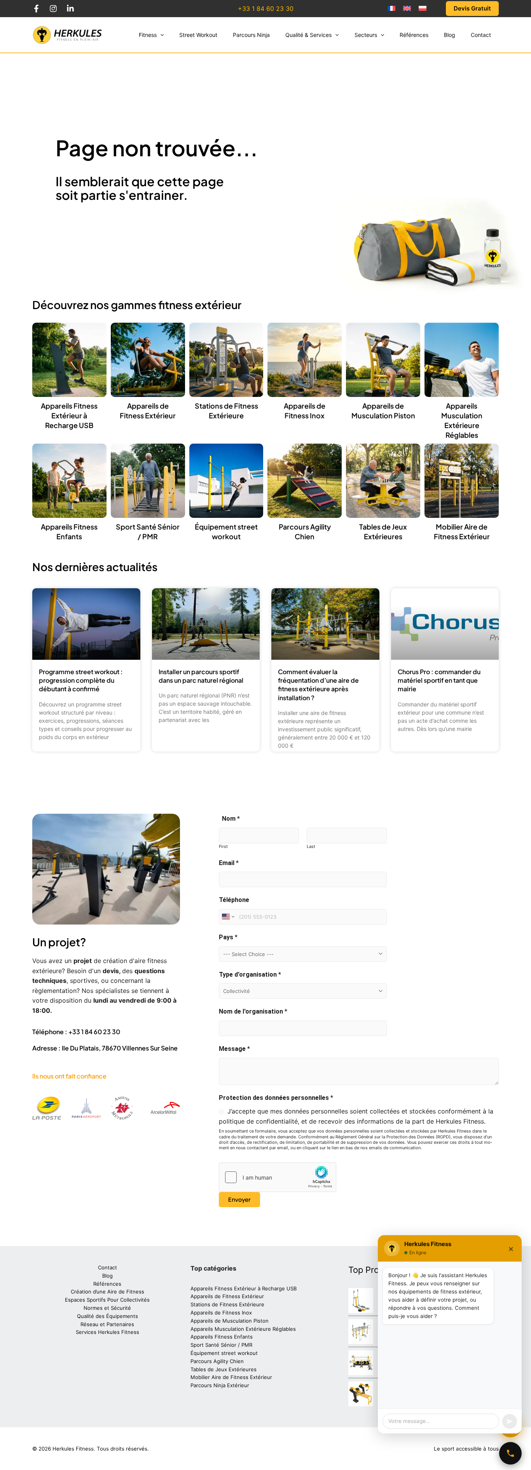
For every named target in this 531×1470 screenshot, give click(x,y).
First (223, 846)
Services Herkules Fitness (107, 1332)
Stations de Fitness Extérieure (227, 1304)
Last (311, 846)
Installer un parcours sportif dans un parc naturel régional (201, 676)
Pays (228, 937)
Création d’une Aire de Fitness (107, 1291)
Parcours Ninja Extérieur (219, 1385)
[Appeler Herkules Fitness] (510, 1453)
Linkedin (70, 8)
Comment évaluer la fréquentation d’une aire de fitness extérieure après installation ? (318, 685)
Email (229, 863)
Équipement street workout (224, 1353)
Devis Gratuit (472, 8)
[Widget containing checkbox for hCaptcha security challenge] (277, 1177)
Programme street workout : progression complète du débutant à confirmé (81, 680)
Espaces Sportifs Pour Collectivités (107, 1300)
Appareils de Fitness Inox (221, 1312)
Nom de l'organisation (253, 1011)
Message (234, 1048)
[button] (160, 34)
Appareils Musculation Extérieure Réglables (243, 1329)
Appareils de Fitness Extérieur (227, 1296)
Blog (107, 1275)
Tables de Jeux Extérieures (223, 1369)
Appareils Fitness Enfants (221, 1337)
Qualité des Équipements (107, 1316)
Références (107, 1284)
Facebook (36, 8)
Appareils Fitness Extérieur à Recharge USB (69, 415)
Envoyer (239, 1200)
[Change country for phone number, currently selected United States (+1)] (227, 917)
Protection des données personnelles (276, 1097)
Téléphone (234, 900)
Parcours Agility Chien (217, 1361)
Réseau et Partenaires (107, 1324)
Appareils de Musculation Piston (229, 1321)
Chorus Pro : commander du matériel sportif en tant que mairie (439, 680)
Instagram (53, 8)
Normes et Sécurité (107, 1308)
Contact (107, 1267)
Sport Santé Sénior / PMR (221, 1345)
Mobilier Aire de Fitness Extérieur (231, 1377)
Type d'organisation (250, 974)
